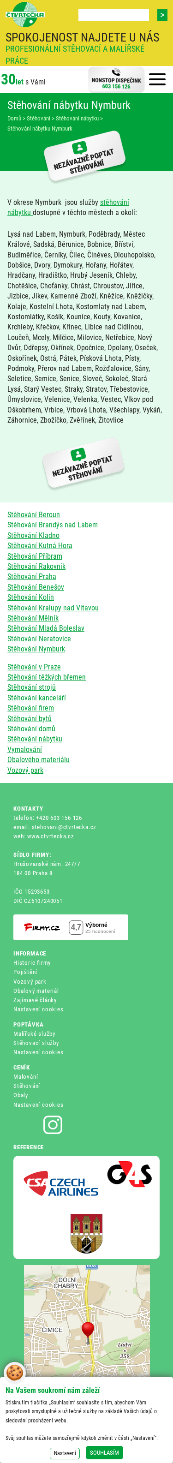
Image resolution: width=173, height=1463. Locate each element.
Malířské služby (34, 1033)
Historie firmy (32, 962)
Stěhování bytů (29, 718)
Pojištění (25, 971)
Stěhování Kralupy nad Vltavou (53, 607)
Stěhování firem (30, 708)
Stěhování (26, 1085)
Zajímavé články (35, 1000)
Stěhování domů (31, 728)
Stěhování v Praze (34, 667)
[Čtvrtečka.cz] (25, 15)
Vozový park (25, 770)
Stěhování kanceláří (36, 697)
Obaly (20, 1095)
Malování (25, 1076)
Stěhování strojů (31, 687)
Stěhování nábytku (34, 738)
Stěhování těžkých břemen (46, 677)
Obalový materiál (36, 990)
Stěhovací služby (36, 1042)
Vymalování (24, 749)
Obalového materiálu (38, 759)
